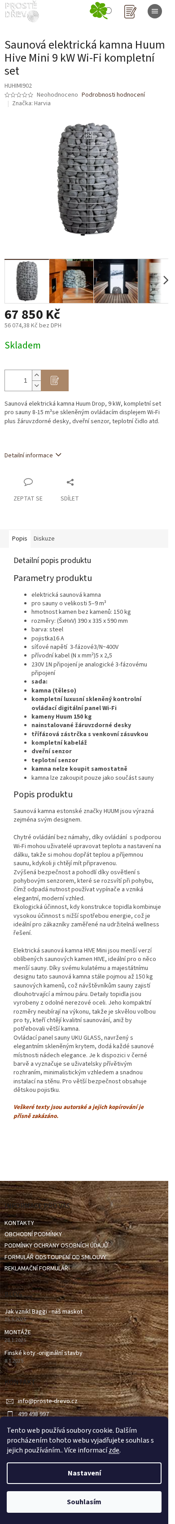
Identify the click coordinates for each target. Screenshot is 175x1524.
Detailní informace (28, 455)
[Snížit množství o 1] (36, 385)
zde (114, 1450)
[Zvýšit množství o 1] (36, 375)
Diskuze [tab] (44, 538)
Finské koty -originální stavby (43, 1353)
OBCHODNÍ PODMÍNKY (33, 1234)
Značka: (31, 103)
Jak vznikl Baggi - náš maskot (43, 1312)
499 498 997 (33, 1414)
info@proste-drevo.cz (48, 1401)
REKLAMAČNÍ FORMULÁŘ (36, 1268)
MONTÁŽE (17, 1332)
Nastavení (84, 1473)
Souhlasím (84, 1502)
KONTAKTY (19, 1223)
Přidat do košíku (55, 380)
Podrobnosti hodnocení (113, 95)
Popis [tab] (19, 538)
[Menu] (155, 11)
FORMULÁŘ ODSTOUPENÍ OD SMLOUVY (55, 1257)
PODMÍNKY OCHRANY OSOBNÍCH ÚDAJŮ (56, 1245)
